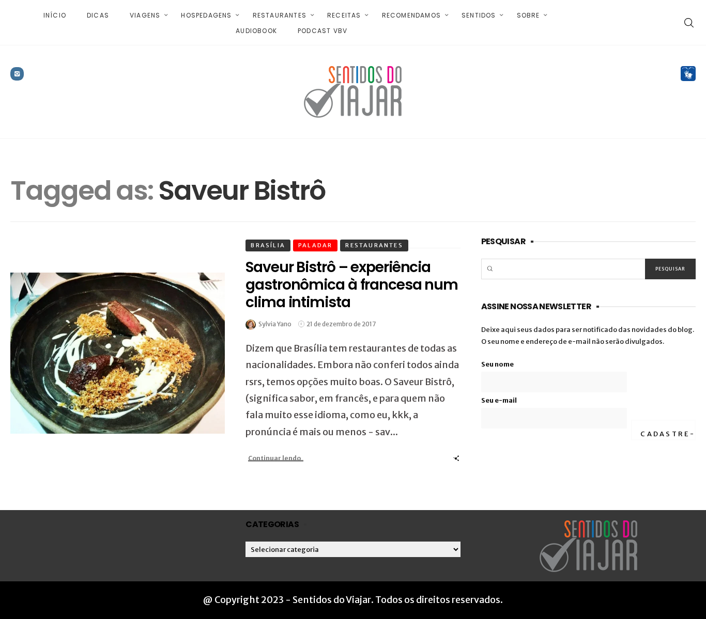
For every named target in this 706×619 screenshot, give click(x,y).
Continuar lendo (274, 458)
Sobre (528, 15)
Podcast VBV (322, 30)
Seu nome (497, 364)
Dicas (98, 15)
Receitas (344, 15)
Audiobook (256, 30)
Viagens (145, 15)
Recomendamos (411, 15)
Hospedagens (206, 15)
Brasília (268, 245)
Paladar (315, 245)
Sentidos (479, 15)
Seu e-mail (499, 400)
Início (54, 15)
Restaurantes (279, 15)
